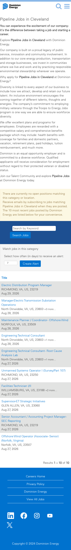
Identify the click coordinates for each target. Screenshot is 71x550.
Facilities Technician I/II (16, 386)
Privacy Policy (35, 484)
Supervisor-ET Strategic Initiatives (23, 401)
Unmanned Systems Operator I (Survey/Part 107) (33, 370)
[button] (67, 6)
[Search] (58, 6)
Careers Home (35, 476)
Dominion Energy (35, 491)
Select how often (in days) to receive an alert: (34, 256)
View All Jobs (35, 499)
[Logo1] (10, 6)
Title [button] (4, 278)
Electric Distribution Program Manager (26, 285)
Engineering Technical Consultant (23, 335)
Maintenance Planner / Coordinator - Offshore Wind (34, 320)
